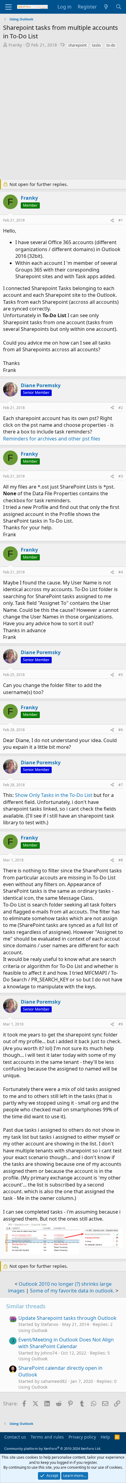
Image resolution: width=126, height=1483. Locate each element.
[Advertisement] (63, 114)
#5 (120, 674)
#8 (120, 860)
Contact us (15, 1437)
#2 (120, 407)
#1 (120, 220)
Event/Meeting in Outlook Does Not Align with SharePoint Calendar (66, 1343)
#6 (120, 729)
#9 (120, 1024)
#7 (120, 784)
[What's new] (106, 6)
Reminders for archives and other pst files (51, 438)
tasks (96, 45)
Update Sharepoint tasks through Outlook (67, 1318)
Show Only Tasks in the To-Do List (53, 795)
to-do (110, 45)
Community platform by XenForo (52, 1448)
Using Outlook (32, 1330)
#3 (120, 476)
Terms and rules (47, 1437)
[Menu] (8, 7)
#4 (120, 572)
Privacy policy (82, 1437)
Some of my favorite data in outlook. (72, 1290)
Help (105, 1437)
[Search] (118, 6)
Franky (15, 45)
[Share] (112, 220)
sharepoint (77, 45)
